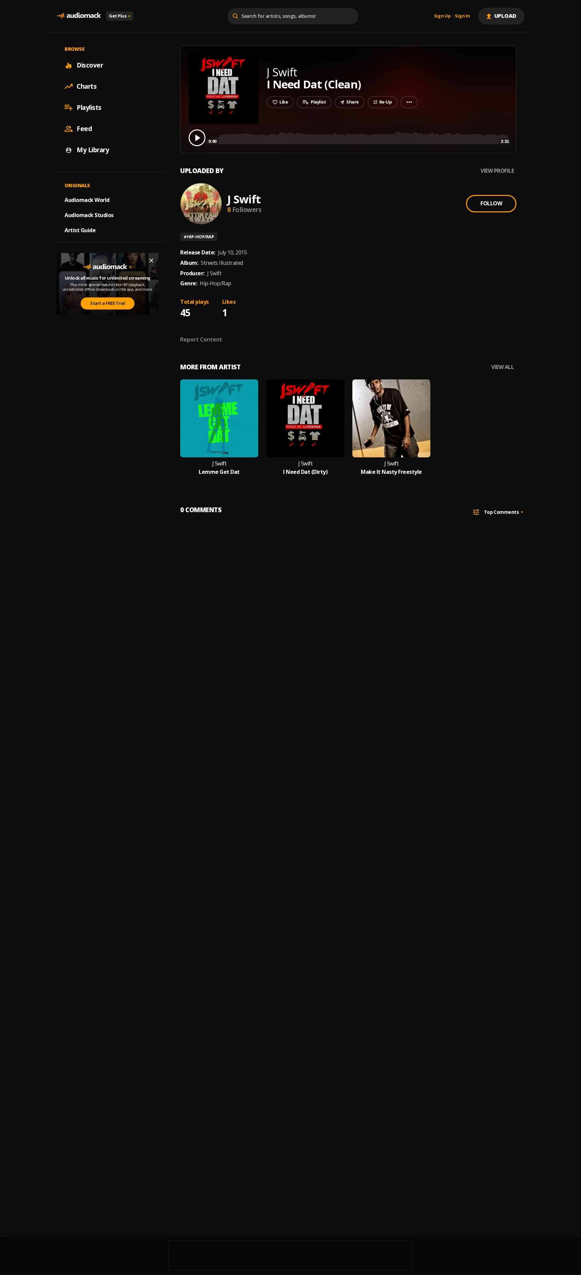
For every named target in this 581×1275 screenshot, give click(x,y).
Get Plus (119, 16)
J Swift (244, 199)
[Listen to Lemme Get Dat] (219, 418)
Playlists (89, 107)
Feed (84, 128)
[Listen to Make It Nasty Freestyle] (391, 418)
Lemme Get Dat (219, 472)
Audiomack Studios (89, 215)
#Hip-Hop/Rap (199, 237)
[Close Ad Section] (151, 260)
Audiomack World (87, 200)
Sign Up (442, 16)
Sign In (462, 16)
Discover (90, 65)
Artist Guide (80, 230)
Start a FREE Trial (107, 303)
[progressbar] (358, 137)
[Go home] (78, 16)
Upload (505, 15)
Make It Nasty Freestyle (391, 472)
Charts (86, 86)
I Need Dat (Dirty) (305, 472)
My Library (93, 150)
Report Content (201, 339)
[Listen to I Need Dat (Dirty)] (305, 418)
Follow (491, 203)
